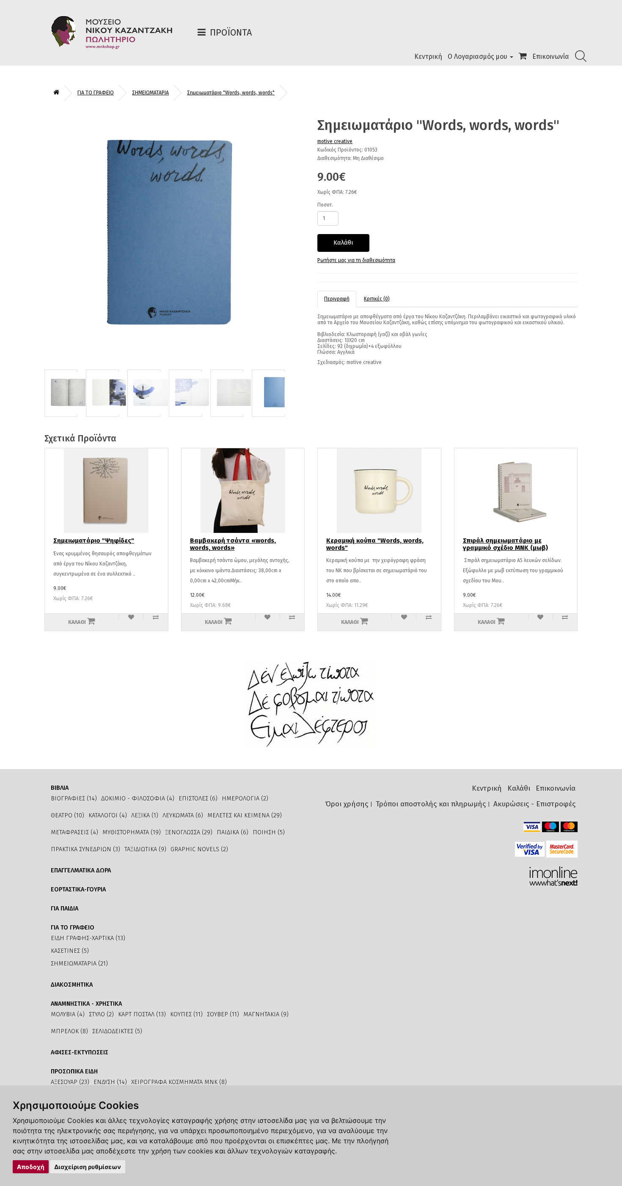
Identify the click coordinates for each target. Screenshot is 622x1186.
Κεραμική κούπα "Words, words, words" (375, 544)
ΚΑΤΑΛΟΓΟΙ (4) (107, 815)
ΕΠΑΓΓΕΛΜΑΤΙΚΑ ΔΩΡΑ (81, 870)
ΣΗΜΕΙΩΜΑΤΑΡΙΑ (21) (79, 963)
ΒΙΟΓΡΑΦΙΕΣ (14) (74, 798)
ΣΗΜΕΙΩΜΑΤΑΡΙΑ (150, 93)
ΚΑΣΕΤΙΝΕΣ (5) (70, 950)
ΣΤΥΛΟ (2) (101, 1014)
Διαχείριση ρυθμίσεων (87, 1166)
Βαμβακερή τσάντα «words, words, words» (233, 544)
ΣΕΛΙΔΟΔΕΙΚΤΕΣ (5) (117, 1031)
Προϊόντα (231, 32)
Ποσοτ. (325, 205)
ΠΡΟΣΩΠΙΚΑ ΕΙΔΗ (74, 1071)
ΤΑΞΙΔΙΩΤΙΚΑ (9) (145, 849)
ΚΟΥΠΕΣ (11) (186, 1014)
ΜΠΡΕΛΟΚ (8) (69, 1031)
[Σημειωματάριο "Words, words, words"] (174, 239)
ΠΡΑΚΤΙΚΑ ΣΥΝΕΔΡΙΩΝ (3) (85, 849)
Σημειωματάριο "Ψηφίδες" (93, 540)
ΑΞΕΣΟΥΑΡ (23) (70, 1082)
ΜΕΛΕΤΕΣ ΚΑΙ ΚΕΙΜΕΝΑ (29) (244, 815)
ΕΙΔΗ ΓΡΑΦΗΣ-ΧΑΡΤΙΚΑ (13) (88, 938)
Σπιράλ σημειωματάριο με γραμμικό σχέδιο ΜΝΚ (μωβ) (505, 544)
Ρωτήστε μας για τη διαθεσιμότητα (356, 260)
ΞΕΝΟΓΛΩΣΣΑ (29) (188, 832)
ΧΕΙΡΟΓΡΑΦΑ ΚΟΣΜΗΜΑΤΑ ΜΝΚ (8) (179, 1082)
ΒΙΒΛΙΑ (60, 788)
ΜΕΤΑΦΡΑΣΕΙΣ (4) (74, 832)
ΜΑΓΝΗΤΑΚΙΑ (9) (266, 1014)
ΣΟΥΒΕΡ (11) (223, 1014)
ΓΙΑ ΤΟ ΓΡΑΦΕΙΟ (95, 93)
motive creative (334, 141)
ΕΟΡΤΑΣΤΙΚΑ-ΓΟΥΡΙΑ (78, 889)
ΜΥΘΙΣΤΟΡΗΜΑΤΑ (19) (131, 832)
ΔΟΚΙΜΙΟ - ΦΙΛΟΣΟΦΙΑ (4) (137, 798)
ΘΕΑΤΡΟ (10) (67, 815)
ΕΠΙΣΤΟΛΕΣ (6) (198, 798)
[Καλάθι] (523, 56)
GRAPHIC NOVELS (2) (199, 849)
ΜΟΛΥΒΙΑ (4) (68, 1014)
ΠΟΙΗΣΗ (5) (269, 832)
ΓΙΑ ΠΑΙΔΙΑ (64, 908)
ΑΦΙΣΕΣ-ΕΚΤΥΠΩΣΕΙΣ (79, 1052)
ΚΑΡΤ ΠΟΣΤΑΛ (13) (142, 1014)
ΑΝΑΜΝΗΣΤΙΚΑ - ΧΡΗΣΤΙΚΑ (86, 1003)
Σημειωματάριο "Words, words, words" (231, 93)
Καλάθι (343, 242)
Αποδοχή (30, 1166)
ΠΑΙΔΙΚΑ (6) (232, 832)
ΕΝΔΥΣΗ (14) (110, 1082)
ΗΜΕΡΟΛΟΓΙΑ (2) (245, 798)
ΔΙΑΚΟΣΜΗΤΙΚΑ (72, 984)
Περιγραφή (337, 299)
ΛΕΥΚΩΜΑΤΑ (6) (182, 815)
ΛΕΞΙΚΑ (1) (144, 815)
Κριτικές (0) (377, 299)
